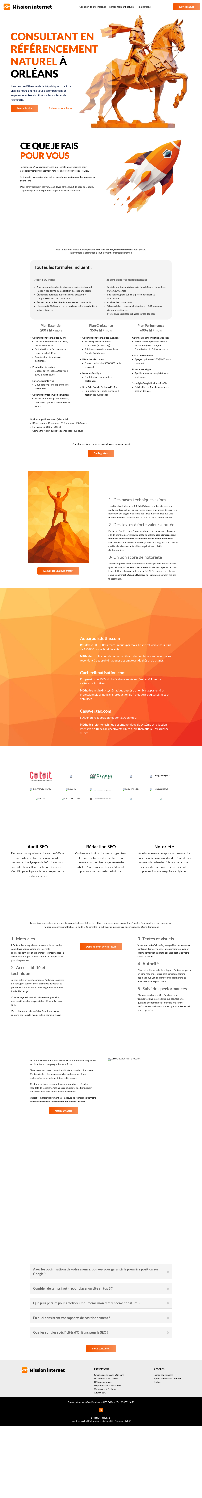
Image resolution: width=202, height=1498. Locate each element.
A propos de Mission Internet (167, 1378)
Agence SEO (100, 1392)
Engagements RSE (123, 1421)
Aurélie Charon (122, 1160)
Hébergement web (103, 1382)
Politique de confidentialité (100, 1421)
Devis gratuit (186, 6)
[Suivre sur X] (101, 1410)
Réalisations (144, 6)
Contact (157, 1382)
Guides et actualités (163, 1375)
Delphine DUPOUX (157, 1160)
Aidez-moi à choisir (59, 108)
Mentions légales (79, 1421)
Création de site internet (92, 6)
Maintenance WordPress (106, 1378)
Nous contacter (63, 1110)
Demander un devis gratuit (58, 570)
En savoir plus (24, 108)
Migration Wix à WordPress (107, 1385)
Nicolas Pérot (87, 1160)
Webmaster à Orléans (105, 1389)
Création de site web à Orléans (109, 1375)
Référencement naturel (121, 6)
